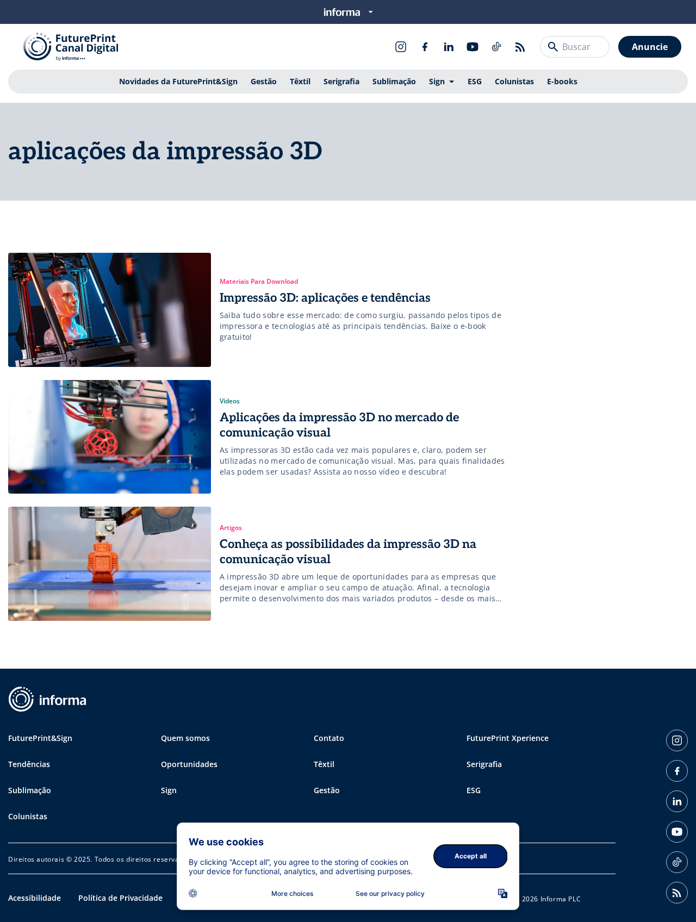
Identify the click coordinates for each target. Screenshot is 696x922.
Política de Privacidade (120, 898)
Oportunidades (189, 764)
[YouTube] (472, 47)
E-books (562, 81)
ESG (475, 81)
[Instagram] (401, 47)
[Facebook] (425, 47)
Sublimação (394, 81)
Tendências (29, 764)
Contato (329, 738)
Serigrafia (341, 81)
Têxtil (300, 81)
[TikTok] (496, 47)
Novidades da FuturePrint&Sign (178, 81)
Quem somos (185, 738)
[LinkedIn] (448, 47)
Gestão (264, 81)
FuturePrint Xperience (508, 738)
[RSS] (520, 47)
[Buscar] (553, 46)
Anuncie (650, 47)
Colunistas (514, 81)
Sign (437, 81)
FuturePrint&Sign (40, 738)
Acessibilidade (34, 898)
